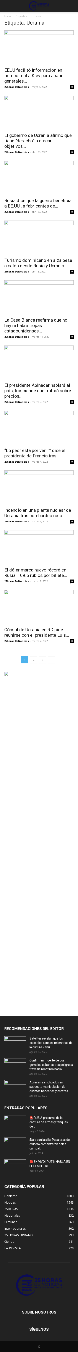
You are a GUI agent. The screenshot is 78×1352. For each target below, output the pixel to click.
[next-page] (51, 659)
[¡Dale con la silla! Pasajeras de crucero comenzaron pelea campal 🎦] (15, 1145)
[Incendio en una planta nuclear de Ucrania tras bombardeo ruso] (39, 487)
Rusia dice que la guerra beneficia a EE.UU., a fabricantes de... (38, 203)
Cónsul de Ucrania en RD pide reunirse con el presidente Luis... (36, 632)
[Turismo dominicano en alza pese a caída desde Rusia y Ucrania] (39, 238)
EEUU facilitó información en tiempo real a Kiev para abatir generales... (33, 76)
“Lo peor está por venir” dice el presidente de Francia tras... (34, 453)
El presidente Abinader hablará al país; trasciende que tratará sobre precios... (37, 391)
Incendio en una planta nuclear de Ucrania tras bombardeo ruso (37, 513)
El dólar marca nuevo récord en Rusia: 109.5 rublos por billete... (35, 572)
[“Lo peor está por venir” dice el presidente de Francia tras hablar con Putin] (39, 428)
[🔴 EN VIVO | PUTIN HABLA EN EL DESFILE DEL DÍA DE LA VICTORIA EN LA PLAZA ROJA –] (15, 1167)
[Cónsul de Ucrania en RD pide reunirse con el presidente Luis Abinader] (39, 607)
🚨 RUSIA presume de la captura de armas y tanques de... (48, 1122)
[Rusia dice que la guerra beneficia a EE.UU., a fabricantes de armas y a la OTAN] (39, 178)
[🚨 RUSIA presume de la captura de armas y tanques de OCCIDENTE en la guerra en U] (15, 1123)
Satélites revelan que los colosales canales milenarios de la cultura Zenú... (51, 1043)
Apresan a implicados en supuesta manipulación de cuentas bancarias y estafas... (49, 1087)
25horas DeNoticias (16, 86)
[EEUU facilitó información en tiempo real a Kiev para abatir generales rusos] (39, 47)
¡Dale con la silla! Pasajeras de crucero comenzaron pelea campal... (49, 1144)
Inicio (7, 16)
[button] (7, 6)
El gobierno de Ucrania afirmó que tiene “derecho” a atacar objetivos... (38, 141)
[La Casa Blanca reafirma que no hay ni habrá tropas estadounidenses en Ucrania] (39, 297)
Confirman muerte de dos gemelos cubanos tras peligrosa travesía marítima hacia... (51, 1065)
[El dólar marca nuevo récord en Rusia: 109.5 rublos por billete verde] (39, 547)
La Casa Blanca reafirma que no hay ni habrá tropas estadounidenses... (35, 325)
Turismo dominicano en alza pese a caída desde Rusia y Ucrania (38, 263)
